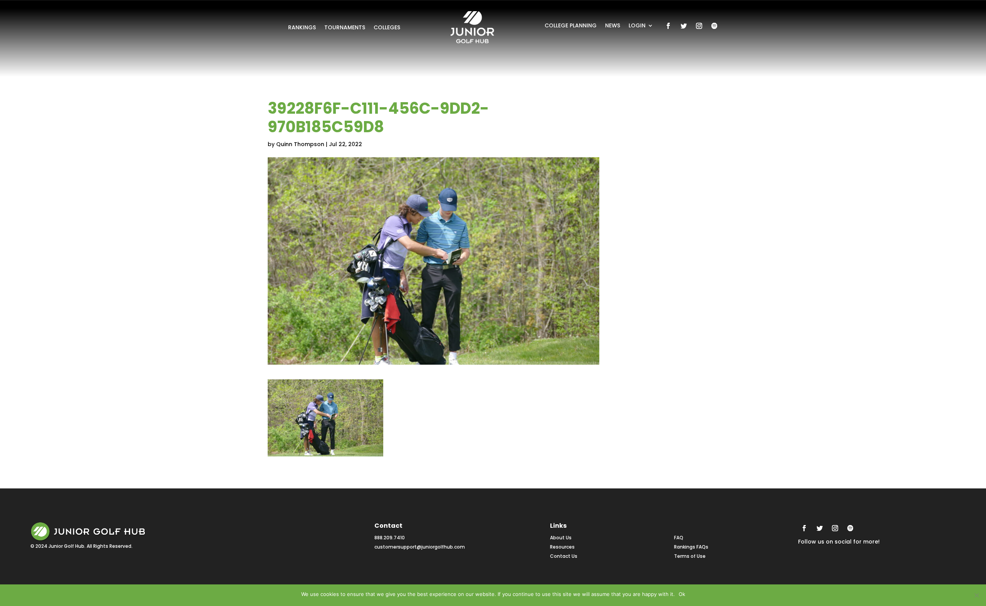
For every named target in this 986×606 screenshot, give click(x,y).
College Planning (571, 26)
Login (637, 26)
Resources (562, 547)
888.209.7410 (389, 537)
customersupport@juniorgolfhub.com (419, 547)
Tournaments (344, 28)
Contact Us (563, 556)
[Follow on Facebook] (668, 26)
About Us (561, 537)
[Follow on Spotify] (714, 26)
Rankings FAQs (691, 547)
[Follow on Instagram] (699, 26)
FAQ (678, 537)
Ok (682, 594)
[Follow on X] (683, 26)
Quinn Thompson (300, 144)
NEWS (612, 26)
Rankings (302, 28)
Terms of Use (690, 556)
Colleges (387, 28)
